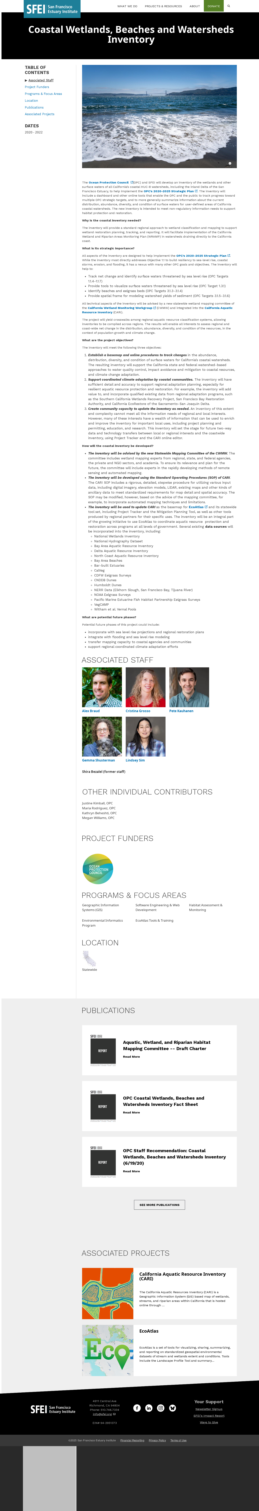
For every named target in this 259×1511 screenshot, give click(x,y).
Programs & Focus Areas (43, 94)
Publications (34, 107)
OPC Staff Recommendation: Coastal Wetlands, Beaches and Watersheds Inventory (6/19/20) (174, 1157)
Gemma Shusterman (98, 760)
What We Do (127, 6)
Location (31, 100)
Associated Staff (40, 80)
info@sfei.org (102, 1414)
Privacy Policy (157, 1440)
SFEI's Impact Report (209, 1415)
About (195, 6)
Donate (214, 6)
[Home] (52, 5)
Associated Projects (39, 114)
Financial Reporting (132, 1440)
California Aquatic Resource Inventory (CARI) (182, 1277)
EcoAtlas (149, 1331)
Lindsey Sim (135, 760)
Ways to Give (209, 1422)
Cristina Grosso (138, 711)
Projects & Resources (163, 6)
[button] (48, 80)
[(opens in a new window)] (98, 868)
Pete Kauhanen (181, 711)
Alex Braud (91, 711)
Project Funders (37, 87)
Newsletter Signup (208, 1409)
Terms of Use (178, 1440)
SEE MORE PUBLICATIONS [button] (160, 1205)
